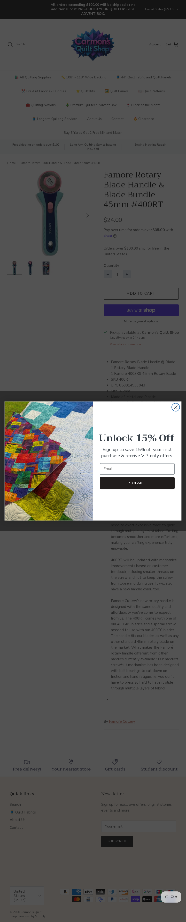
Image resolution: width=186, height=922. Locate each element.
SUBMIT (137, 483)
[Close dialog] (176, 407)
